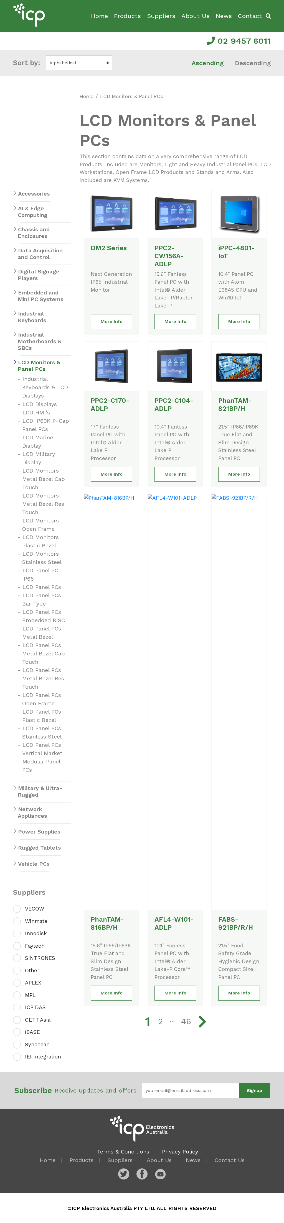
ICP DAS (35, 1007)
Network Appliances (32, 812)
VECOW (34, 909)
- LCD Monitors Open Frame (40, 524)
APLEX (33, 983)
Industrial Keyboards (32, 317)
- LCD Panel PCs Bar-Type (41, 599)
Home (99, 15)
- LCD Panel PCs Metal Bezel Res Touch (43, 678)
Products (127, 15)
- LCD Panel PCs (41, 587)
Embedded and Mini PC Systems (40, 295)
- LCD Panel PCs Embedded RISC (43, 616)
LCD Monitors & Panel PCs (39, 365)
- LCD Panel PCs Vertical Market (42, 749)
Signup (254, 1090)
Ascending (208, 63)
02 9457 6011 (243, 41)
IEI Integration (43, 1056)
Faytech (35, 946)
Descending (253, 63)
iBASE (32, 1032)
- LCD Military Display (38, 458)
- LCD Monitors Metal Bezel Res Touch (43, 504)
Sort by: (26, 63)
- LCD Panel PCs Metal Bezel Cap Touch (43, 653)
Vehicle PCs (33, 863)
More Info (112, 321)
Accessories (34, 193)
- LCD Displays (39, 404)
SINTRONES (40, 958)
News (224, 15)
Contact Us (230, 1160)
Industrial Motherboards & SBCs (39, 341)
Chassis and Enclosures (34, 232)
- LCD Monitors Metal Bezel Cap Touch (43, 479)
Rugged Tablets (39, 847)
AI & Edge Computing (32, 211)
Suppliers (161, 15)
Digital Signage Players (38, 274)
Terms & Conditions (123, 1151)
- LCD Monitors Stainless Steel (42, 557)
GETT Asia (37, 1020)
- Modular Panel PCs (41, 765)
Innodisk (36, 933)
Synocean (37, 1044)
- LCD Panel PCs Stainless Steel (42, 732)
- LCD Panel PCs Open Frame (41, 699)
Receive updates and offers (75, 1090)
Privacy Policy (180, 1151)
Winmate (36, 921)
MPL (30, 995)
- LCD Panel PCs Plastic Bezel (41, 715)
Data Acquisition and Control (40, 253)
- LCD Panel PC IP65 (40, 574)
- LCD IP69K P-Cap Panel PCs (45, 424)
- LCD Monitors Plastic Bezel (40, 541)
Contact (250, 15)
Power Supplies (39, 831)
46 (186, 1021)
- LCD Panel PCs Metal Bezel (41, 632)
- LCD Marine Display (37, 441)
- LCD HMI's (36, 412)
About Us (195, 15)
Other (32, 970)
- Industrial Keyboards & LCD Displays (45, 387)
